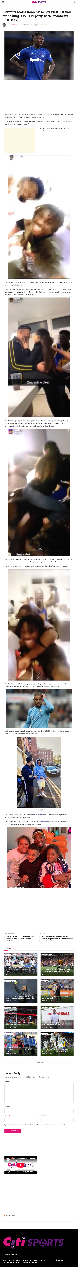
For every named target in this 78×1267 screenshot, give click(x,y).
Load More (39, 1062)
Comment (8, 1081)
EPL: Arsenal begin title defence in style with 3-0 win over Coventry (20, 1024)
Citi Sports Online (12, 1254)
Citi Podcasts (10, 1215)
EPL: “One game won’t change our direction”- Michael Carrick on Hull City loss (20, 969)
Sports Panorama (8, 1262)
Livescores (43, 1260)
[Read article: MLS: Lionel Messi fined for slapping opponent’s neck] (57, 991)
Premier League (10, 954)
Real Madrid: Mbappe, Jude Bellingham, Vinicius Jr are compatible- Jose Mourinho (57, 1050)
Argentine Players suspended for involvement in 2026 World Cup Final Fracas (19, 1049)
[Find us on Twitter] (54, 1260)
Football (44, 981)
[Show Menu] (3, 2)
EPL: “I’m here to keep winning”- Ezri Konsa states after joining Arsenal (55, 1024)
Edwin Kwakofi (13, 25)
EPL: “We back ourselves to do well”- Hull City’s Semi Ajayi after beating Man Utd (56, 970)
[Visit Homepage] (39, 2)
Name (7, 1107)
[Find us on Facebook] (56, 1260)
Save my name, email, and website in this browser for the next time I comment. (35, 1125)
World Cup (26, 1262)
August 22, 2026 (11, 974)
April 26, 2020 (26, 25)
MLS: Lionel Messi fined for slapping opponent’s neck (55, 997)
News (10, 1260)
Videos (18, 1262)
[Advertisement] (41, 96)
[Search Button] (75, 2)
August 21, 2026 (11, 1027)
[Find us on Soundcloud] (62, 1260)
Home (4, 1260)
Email (7, 1116)
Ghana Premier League (30, 1260)
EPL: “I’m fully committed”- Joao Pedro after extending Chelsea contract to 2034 (20, 997)
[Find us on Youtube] (59, 1260)
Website (44, 1116)
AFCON (34, 1262)
